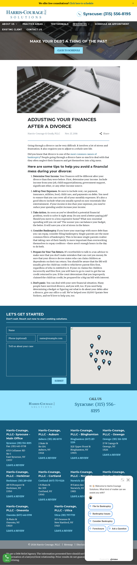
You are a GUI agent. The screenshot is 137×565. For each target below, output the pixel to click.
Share (106, 133)
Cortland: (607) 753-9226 (51, 480)
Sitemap (68, 544)
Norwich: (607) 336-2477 (83, 480)
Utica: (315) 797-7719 (64, 515)
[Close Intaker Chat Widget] (128, 480)
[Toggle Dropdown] (17, 24)
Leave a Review (15, 465)
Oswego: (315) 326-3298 (115, 439)
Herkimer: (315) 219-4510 (19, 480)
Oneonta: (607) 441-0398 (19, 515)
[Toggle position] (122, 480)
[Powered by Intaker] (114, 559)
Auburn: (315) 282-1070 (50, 439)
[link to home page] (26, 14)
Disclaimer (83, 544)
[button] (97, 352)
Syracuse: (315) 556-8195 (18, 443)
